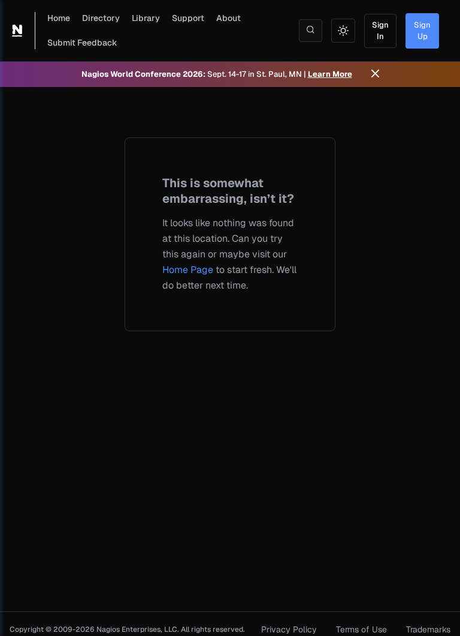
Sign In (380, 31)
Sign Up (422, 31)
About (228, 18)
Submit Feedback (82, 42)
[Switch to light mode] (343, 31)
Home (58, 18)
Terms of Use (361, 629)
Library (146, 18)
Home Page (187, 269)
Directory (101, 18)
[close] (375, 74)
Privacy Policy (289, 629)
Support (188, 18)
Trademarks (428, 629)
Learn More (330, 74)
